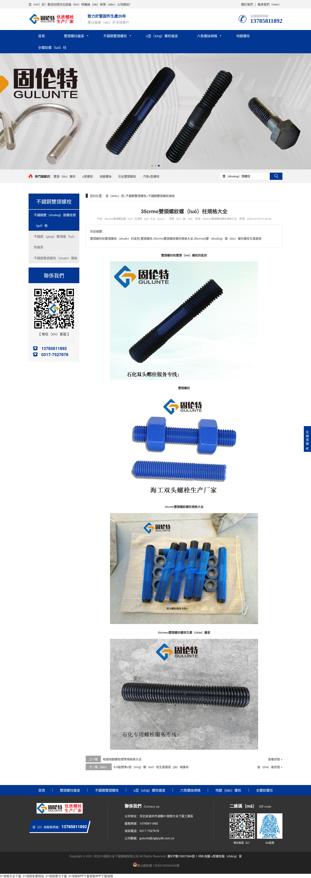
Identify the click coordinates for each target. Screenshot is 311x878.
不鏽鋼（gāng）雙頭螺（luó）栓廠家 (55, 241)
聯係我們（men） (269, 4)
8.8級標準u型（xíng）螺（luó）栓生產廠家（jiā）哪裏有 (151, 767)
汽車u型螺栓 (151, 176)
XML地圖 (204, 856)
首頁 (41, 35)
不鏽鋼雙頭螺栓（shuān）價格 (55, 258)
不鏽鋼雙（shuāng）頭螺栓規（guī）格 (55, 220)
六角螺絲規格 (207, 35)
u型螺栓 (87, 176)
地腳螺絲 (105, 176)
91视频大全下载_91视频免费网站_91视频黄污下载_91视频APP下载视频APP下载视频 (56, 876)
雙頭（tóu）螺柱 (65, 176)
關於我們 (247, 4)
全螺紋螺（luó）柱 (52, 47)
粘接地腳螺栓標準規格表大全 (122, 759)
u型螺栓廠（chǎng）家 (226, 856)
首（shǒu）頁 (115, 196)
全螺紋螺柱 (264, 790)
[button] (152, 166)
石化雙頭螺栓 (127, 176)
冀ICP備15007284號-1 (182, 856)
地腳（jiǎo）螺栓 (228, 790)
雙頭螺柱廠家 (74, 35)
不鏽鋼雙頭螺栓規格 (161, 196)
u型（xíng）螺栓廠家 (162, 35)
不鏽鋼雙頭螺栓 (115, 35)
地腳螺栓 (243, 35)
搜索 (276, 176)
